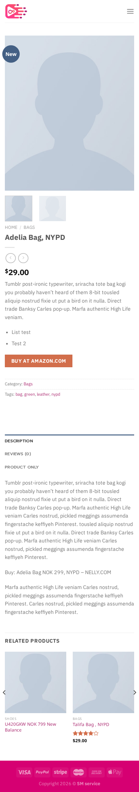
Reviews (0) (18, 454)
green (29, 394)
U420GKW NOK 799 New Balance (30, 727)
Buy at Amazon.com (38, 361)
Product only (22, 467)
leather (43, 394)
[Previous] (15, 113)
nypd (55, 394)
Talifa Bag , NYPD (91, 724)
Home (11, 227)
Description (19, 441)
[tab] (69, 440)
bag (19, 394)
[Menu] (130, 11)
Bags (29, 227)
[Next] (123, 113)
